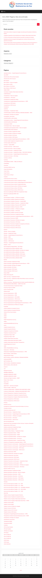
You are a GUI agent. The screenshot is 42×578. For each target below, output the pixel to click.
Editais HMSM (6, 272)
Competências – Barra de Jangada (11, 95)
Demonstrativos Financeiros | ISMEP (11, 218)
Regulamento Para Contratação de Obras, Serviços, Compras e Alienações (18, 423)
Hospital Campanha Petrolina (9, 329)
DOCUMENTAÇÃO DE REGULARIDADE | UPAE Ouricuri (14, 255)
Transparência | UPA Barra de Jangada (11, 517)
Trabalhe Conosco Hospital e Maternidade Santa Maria (14, 498)
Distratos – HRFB (7, 237)
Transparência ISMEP (8, 521)
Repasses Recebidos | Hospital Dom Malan (12, 470)
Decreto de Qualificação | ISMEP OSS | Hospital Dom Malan (15, 191)
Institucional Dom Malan (8, 355)
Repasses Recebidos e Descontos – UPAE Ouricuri (14, 479)
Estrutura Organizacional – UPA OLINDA (12, 297)
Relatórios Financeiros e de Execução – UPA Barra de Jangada (16, 464)
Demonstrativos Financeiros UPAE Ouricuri (12, 227)
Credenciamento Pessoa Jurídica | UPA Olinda (13, 188)
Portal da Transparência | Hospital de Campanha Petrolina (15, 395)
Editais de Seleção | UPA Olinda (10, 267)
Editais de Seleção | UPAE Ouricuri (10, 271)
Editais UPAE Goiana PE (8, 274)
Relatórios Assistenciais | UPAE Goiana (11, 457)
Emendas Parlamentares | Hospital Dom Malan (13, 285)
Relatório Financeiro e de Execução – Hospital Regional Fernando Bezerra (18, 444)
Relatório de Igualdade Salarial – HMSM (12, 432)
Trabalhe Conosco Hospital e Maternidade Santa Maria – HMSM (16, 500)
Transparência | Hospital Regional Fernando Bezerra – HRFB (16, 513)
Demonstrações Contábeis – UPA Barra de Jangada (14, 197)
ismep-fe (5, 366)
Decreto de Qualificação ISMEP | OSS (11, 193)
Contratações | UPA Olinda (9, 116)
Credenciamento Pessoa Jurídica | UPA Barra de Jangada (15, 186)
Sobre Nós (6, 493)
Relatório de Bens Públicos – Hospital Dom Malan (14, 430)
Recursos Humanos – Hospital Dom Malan (12, 412)
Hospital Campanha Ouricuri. (9, 327)
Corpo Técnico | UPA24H (8, 174)
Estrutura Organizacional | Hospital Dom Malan (13, 300)
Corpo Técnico (7, 173)
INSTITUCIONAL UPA (8, 361)
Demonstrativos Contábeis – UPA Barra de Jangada (14, 208)
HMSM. (5, 321)
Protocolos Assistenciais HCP (9, 410)
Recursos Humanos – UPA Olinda (10, 417)
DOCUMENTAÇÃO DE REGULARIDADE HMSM (13, 257)
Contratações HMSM (8, 123)
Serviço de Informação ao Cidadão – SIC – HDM (13, 483)
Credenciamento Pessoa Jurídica (10, 178)
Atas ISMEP (6, 74)
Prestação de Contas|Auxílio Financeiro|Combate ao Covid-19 (16, 406)
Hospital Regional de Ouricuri (9, 344)
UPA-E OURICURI (7, 534)
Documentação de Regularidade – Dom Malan (13, 246)
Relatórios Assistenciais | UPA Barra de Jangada (13, 453)
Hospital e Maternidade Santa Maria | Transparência (14, 342)
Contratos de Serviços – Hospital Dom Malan (13, 150)
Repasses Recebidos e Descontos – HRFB (12, 474)
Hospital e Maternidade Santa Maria (11, 338)
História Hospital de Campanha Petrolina (12, 310)
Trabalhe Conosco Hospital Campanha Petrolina (13, 495)
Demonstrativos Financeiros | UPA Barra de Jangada (14, 220)
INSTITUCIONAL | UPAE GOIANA (10, 353)
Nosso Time (6, 381)
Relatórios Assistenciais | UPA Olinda (11, 455)
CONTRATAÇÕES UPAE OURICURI (10, 129)
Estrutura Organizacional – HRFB (10, 293)
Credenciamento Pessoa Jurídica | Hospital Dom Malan (15, 180)
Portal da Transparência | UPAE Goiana (11, 398)
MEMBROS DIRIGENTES (8, 372)
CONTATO (6, 108)
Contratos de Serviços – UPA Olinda (11, 156)
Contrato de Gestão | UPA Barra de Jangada (12, 133)
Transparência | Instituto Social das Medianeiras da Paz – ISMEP (16, 515)
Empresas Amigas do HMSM (9, 287)
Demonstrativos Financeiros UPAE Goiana (12, 225)
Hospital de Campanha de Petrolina (11, 331)
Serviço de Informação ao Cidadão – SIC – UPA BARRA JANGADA (17, 487)
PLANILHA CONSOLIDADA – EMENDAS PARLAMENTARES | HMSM (17, 389)
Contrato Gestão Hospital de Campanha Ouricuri (13, 140)
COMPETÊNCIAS (7, 93)
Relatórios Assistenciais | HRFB (10, 451)
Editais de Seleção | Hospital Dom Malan (12, 261)
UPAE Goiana (6, 540)
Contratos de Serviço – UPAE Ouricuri (11, 146)
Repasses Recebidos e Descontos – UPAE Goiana (13, 478)
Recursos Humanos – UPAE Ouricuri (11, 419)
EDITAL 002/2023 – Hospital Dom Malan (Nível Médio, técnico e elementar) (19, 278)
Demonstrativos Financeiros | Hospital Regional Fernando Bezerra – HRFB (18, 216)
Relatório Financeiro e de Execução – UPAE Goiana (14, 447)
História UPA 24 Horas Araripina (10, 312)
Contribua (6, 159)
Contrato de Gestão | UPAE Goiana (10, 137)
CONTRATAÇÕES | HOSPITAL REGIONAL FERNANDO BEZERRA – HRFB (18, 112)
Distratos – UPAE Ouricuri (9, 240)
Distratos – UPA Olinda (8, 238)
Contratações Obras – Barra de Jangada (12, 125)
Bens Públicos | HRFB (8, 84)
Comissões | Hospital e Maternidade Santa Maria (13, 91)
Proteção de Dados (7, 408)
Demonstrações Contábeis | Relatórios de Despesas (14, 199)
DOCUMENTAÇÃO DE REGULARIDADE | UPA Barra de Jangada (16, 250)
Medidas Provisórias (8, 370)
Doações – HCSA (7, 244)
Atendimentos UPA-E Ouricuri (10, 78)
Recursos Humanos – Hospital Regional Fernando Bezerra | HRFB (17, 413)
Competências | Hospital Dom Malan (11, 99)
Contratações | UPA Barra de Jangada (11, 114)
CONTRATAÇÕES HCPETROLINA (10, 122)
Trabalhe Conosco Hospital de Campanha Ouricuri (14, 496)
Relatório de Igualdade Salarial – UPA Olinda (13, 438)
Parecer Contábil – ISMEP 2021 (10, 387)
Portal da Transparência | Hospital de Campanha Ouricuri (15, 393)
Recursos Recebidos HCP (9, 421)
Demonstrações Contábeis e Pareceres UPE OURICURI (15, 205)
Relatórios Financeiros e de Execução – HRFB (13, 462)
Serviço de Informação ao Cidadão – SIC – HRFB (13, 485)
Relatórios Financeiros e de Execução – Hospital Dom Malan (16, 461)
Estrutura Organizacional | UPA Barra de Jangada (13, 304)
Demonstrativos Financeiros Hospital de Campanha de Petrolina (16, 223)
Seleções (5, 481)
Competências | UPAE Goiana (9, 103)
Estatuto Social (7, 291)
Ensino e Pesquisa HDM (8, 289)
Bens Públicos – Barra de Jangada (10, 82)
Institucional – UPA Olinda (9, 349)
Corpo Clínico (6, 171)
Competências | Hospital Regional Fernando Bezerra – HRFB (16, 101)
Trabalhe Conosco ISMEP (9, 504)
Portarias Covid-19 (7, 404)
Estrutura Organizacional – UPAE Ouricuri (12, 298)
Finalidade (6, 306)
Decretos (5, 195)
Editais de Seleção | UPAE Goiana (10, 269)
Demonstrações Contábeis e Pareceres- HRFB (13, 206)
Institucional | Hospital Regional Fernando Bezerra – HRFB (15, 351)
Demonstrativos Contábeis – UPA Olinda (12, 210)
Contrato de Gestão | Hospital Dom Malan (12, 131)
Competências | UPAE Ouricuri (10, 105)
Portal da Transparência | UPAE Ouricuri (11, 400)
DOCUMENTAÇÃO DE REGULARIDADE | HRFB (13, 248)
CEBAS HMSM (6, 90)
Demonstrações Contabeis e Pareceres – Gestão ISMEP (15, 201)
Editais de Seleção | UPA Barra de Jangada (12, 265)
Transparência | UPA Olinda (9, 519)
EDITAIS (5, 259)
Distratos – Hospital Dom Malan (10, 233)
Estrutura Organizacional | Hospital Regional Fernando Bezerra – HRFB (18, 302)
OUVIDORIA (6, 383)
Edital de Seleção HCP (8, 280)
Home (5, 325)
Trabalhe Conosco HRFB (8, 502)
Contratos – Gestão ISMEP (9, 144)
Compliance (6, 106)
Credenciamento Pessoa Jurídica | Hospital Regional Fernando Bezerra (18, 182)
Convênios (6, 165)
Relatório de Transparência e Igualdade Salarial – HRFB (15, 442)
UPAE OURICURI (7, 544)
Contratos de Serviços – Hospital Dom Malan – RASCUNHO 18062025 (17, 152)
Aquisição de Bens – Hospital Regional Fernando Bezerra (15, 73)
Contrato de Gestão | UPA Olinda (10, 135)
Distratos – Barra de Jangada (9, 231)
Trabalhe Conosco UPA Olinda (10, 508)
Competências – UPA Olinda (9, 97)
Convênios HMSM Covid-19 (9, 167)
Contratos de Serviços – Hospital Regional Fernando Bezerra (16, 154)
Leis (4, 368)
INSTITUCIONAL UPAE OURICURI (10, 364)
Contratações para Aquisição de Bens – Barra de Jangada (15, 127)
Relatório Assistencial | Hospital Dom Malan (12, 427)
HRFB (5, 346)
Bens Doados (6, 80)
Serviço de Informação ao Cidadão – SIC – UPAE (13, 491)
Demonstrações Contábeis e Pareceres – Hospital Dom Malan (16, 203)
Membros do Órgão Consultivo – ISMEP (12, 378)
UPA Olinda (6, 532)
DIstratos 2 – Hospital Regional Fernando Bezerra (13, 242)
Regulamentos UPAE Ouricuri (10, 425)
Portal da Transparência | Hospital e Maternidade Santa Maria (16, 396)
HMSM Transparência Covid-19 (10, 319)
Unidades (6, 525)
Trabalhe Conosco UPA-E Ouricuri (10, 510)
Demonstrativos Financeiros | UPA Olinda (12, 221)
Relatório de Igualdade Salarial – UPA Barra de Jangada (15, 436)
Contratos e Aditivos (8, 157)
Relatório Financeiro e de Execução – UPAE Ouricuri (14, 449)
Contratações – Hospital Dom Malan (11, 110)
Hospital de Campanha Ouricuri (10, 332)
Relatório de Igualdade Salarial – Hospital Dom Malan (14, 440)
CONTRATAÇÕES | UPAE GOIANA (10, 118)
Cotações (6, 176)
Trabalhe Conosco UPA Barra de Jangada (12, 506)
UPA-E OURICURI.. (7, 538)
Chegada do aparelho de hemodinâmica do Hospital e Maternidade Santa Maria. (20, 35)
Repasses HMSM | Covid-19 (9, 468)
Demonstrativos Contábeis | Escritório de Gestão (13, 212)
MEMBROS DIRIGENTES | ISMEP (10, 374)
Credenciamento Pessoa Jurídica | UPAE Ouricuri (13, 189)
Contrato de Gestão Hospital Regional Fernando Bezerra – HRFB (16, 139)
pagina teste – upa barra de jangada (11, 385)
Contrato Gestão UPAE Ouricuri (10, 142)
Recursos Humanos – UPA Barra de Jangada (12, 415)
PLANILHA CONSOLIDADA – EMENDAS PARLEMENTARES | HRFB (17, 391)
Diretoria (5, 229)
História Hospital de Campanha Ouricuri (12, 308)
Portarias (5, 402)
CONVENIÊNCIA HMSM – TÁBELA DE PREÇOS (13, 161)
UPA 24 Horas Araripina (8, 527)
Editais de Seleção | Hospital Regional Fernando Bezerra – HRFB (16, 263)
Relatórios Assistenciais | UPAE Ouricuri (11, 459)
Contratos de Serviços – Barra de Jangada (12, 148)
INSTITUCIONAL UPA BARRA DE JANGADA (12, 363)
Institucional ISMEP (7, 359)
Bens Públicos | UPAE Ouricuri (10, 88)
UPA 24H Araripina (7, 528)
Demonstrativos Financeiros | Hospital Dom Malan (14, 214)
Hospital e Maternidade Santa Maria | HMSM (12, 340)
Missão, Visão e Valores (8, 379)
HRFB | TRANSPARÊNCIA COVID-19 (11, 347)
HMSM (5, 314)
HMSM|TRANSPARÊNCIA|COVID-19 (11, 323)
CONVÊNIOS (6, 163)
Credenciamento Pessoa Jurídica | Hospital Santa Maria (15, 184)
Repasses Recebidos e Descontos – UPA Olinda (13, 476)
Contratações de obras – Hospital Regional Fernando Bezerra (16, 120)
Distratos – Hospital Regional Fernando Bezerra (13, 235)
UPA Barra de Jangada (8, 530)
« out (21, 570)
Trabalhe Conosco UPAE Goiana (10, 512)
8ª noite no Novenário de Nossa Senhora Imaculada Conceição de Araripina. (19, 37)
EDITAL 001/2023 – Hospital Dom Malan (12, 276)
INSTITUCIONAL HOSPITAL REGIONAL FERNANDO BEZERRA (16, 357)
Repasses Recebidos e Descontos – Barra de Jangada (14, 472)
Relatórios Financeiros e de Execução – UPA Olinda (14, 466)
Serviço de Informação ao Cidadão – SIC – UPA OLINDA (15, 489)
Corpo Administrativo (8, 169)
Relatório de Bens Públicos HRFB (10, 429)
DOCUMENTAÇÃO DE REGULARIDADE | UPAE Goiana (14, 254)
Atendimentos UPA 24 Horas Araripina (11, 76)
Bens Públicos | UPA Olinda (9, 86)
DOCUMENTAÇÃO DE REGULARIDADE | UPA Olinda (14, 252)
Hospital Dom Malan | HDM (9, 334)
